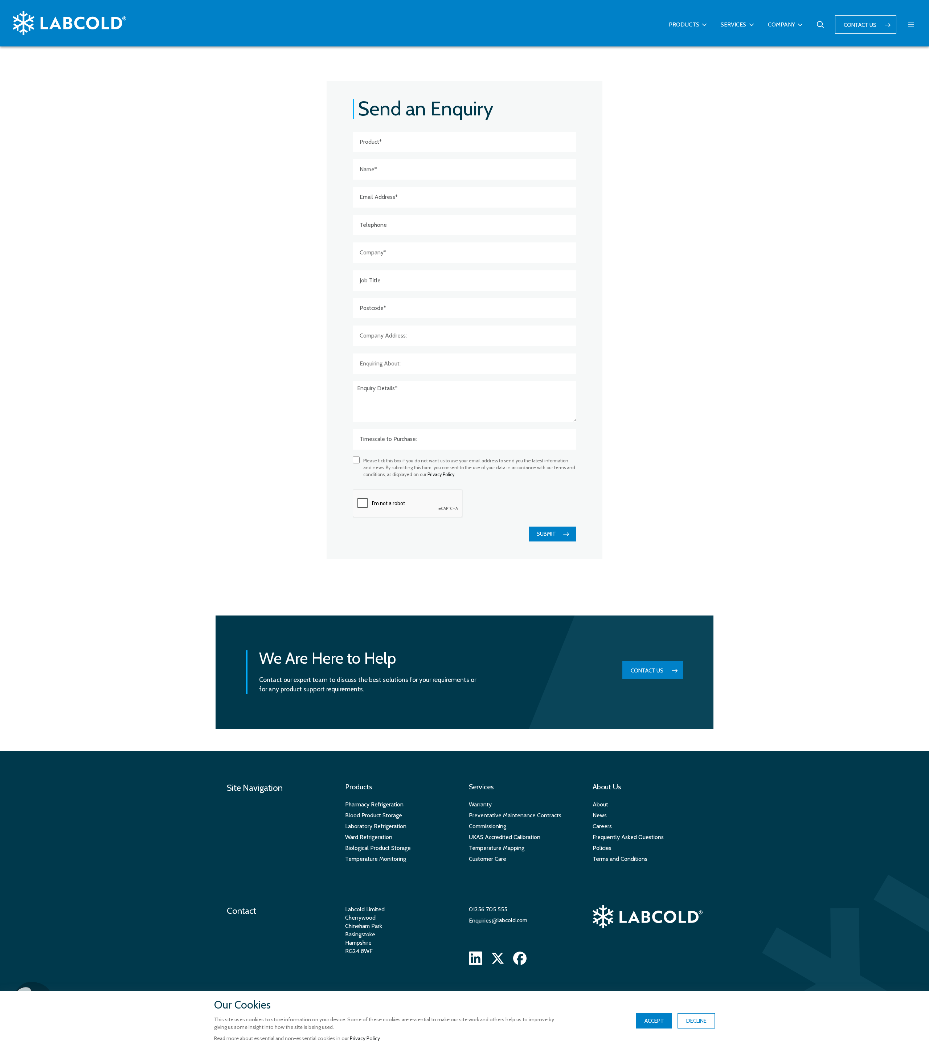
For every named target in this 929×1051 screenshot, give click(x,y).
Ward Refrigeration (368, 837)
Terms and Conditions (620, 858)
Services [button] (733, 24)
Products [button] (684, 24)
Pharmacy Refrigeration (374, 804)
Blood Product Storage (373, 815)
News (600, 815)
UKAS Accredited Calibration (504, 837)
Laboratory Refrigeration (375, 826)
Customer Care (487, 858)
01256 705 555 (488, 909)
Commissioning (487, 826)
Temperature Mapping (496, 848)
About (600, 804)
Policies (602, 848)
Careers (602, 826)
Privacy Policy (440, 474)
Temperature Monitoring (375, 858)
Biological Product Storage (378, 848)
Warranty (480, 804)
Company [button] (781, 24)
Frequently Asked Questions (628, 837)
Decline (696, 1021)
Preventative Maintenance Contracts (515, 815)
